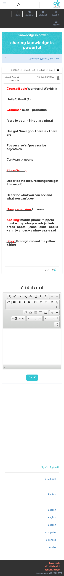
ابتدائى (42, 70)
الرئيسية (55, 15)
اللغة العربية (50, 479)
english (52, 517)
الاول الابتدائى (29, 70)
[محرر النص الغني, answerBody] (32, 346)
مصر (51, 70)
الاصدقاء (29, 15)
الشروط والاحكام (52, 566)
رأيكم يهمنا (54, 563)
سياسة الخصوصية (52, 570)
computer (50, 532)
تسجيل (56, 25)
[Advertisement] (32, 422)
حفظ (31, 377)
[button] (56, 296)
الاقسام (43, 15)
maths (52, 547)
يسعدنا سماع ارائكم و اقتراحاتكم (44, 59)
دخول (17, 15)
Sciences (51, 540)
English (15, 70)
